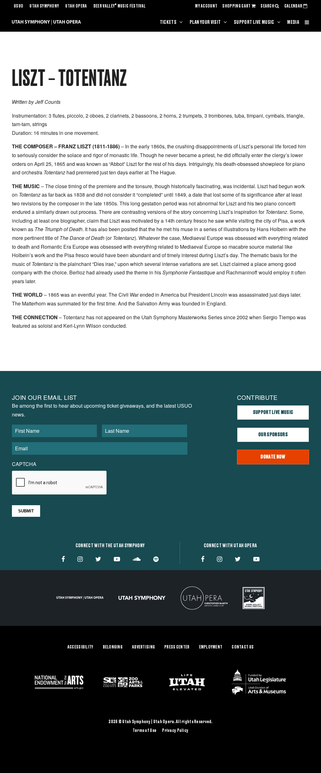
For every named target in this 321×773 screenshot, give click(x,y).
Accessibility (80, 647)
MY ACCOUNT (206, 6)
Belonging (113, 647)
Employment (211, 647)
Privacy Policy (175, 730)
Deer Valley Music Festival (119, 6)
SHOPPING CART (236, 6)
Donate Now (272, 456)
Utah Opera (76, 6)
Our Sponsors (273, 434)
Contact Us (243, 647)
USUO (18, 6)
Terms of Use (144, 730)
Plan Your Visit (205, 22)
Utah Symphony (44, 6)
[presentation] (59, 483)
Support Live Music (254, 22)
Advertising (143, 647)
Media (293, 22)
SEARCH (267, 6)
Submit (26, 511)
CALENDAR (293, 6)
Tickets (168, 22)
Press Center (176, 647)
